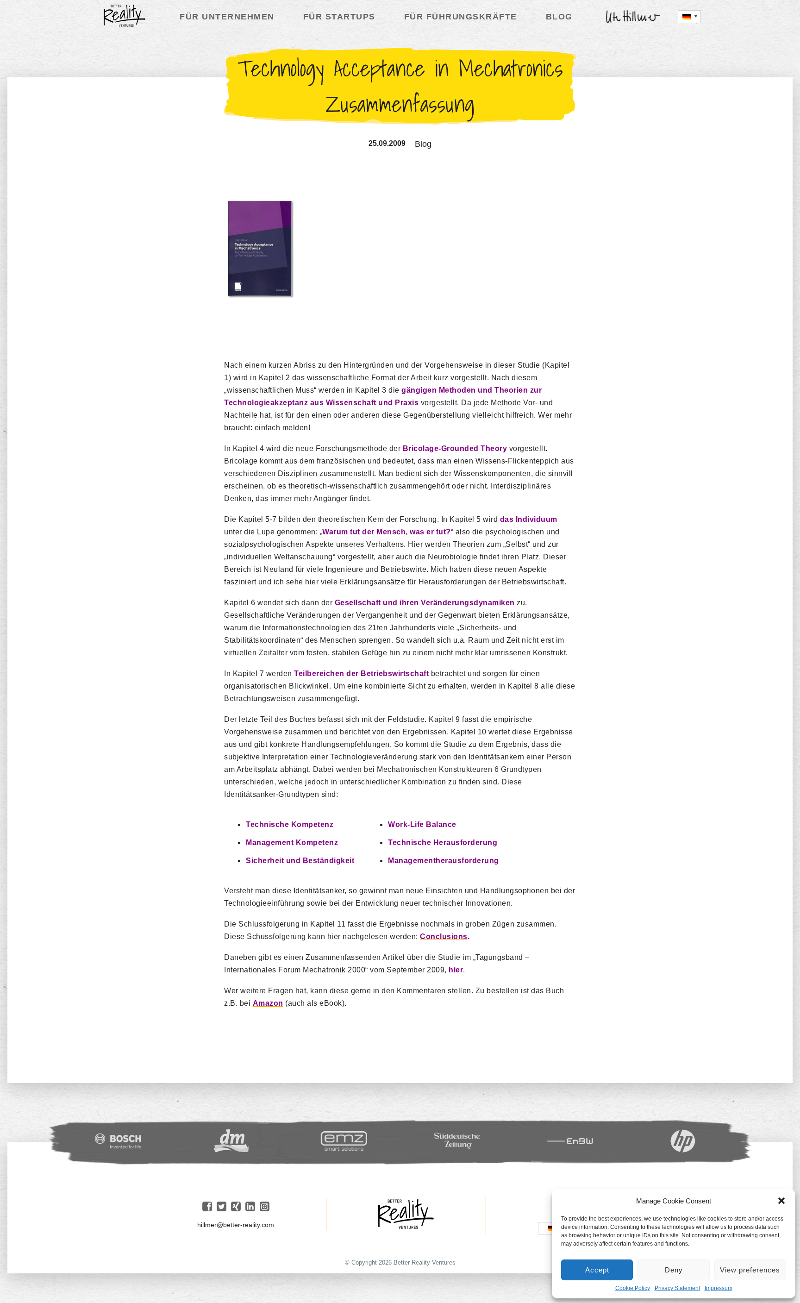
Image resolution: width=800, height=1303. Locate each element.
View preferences (750, 1270)
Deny (674, 1270)
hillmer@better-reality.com (235, 1224)
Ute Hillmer (633, 16)
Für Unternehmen (227, 16)
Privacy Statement (677, 1288)
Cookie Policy (632, 1288)
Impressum (718, 1288)
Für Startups (339, 16)
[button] (781, 1200)
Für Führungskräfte (460, 16)
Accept (597, 1270)
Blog (559, 16)
